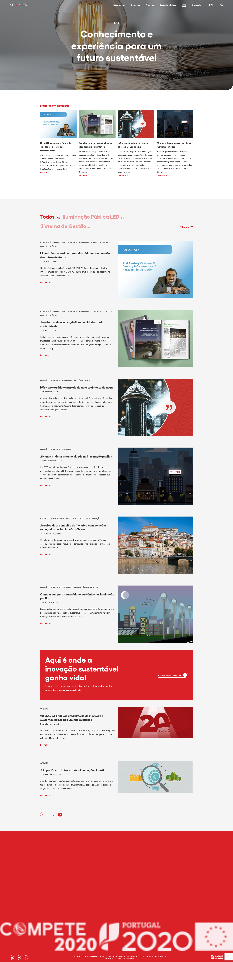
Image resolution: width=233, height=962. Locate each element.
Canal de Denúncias (160, 957)
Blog (184, 4)
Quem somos (119, 5)
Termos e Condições (144, 957)
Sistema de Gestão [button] (65, 225)
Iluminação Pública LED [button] (94, 216)
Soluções (135, 5)
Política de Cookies (91, 957)
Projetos (150, 5)
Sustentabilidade (168, 5)
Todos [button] (50, 216)
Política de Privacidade (107, 957)
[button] (221, 5)
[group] (58, 148)
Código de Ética (77, 957)
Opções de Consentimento (126, 957)
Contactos (197, 5)
